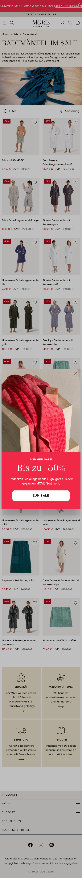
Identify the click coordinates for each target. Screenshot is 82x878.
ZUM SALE (41, 495)
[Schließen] (76, 373)
